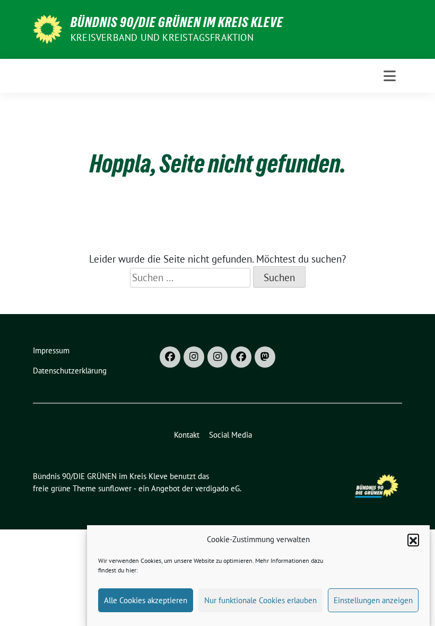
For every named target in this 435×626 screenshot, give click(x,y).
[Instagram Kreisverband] (194, 357)
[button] (413, 539)
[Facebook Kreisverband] (170, 357)
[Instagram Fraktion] (217, 357)
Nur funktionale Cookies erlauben (260, 600)
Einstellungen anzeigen (373, 600)
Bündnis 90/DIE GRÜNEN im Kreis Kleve (177, 22)
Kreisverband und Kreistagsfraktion (162, 37)
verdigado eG (217, 488)
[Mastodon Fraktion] (265, 357)
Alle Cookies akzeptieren (145, 600)
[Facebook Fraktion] (241, 357)
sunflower (115, 488)
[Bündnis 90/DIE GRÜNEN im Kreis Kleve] (47, 28)
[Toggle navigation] (389, 76)
